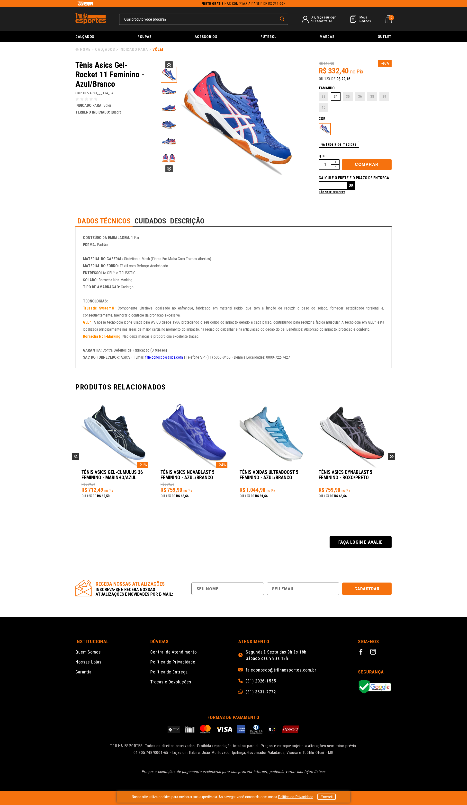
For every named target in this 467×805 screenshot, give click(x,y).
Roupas (144, 37)
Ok (351, 185)
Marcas (327, 37)
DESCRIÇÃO (187, 221)
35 (348, 96)
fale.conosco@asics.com (164, 357)
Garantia (83, 671)
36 (360, 96)
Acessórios (206, 37)
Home (85, 49)
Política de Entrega (169, 671)
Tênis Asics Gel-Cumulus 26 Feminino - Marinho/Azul (112, 474)
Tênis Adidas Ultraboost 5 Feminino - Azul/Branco (269, 474)
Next (169, 168)
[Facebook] (361, 652)
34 (336, 96)
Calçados (84, 37)
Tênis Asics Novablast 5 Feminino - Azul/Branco (188, 474)
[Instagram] (373, 652)
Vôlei (158, 49)
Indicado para (133, 49)
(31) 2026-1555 (261, 681)
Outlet (385, 37)
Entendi (326, 797)
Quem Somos (88, 652)
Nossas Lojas (88, 661)
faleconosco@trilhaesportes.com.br (281, 670)
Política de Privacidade (172, 661)
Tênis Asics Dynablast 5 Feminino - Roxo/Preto (345, 474)
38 (372, 96)
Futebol (268, 37)
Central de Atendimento (173, 652)
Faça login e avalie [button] (360, 542)
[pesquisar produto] (282, 19)
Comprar (367, 164)
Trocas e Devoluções (170, 681)
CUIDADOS (150, 221)
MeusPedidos (365, 19)
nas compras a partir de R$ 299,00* (243, 4)
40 (323, 107)
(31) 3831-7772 (261, 692)
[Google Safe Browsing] (375, 687)
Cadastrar (367, 589)
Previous (169, 64)
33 (323, 96)
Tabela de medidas (340, 144)
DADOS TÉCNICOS (104, 221)
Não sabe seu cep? (332, 192)
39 (384, 96)
